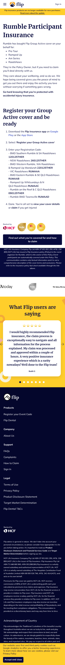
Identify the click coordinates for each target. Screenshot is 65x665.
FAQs (7, 451)
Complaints (10, 457)
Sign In (58, 4)
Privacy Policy (9, 653)
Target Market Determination (20, 502)
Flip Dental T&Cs (13, 508)
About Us (9, 435)
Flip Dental (10, 420)
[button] (4, 4)
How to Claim (11, 463)
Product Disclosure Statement (20, 496)
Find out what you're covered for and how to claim (33, 239)
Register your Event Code (18, 414)
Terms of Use (11, 484)
